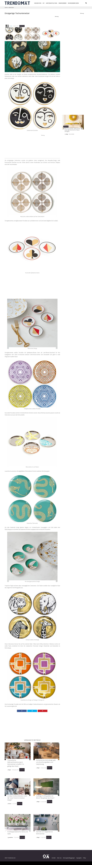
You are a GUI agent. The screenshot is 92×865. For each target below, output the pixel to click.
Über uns (59, 858)
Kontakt (54, 858)
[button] (64, 129)
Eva (11, 26)
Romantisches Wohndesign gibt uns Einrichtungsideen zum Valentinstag (46, 762)
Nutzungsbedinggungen (69, 858)
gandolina (10, 837)
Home (6, 7)
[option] (73, 129)
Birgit (9, 769)
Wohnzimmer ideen (73, 3)
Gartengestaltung (51, 3)
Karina (9, 803)
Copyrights (79, 858)
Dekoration (37, 3)
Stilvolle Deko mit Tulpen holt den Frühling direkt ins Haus (72, 130)
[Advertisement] (32, 21)
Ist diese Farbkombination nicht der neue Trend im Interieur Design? (17, 798)
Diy (43, 3)
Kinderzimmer (62, 3)
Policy (84, 858)
